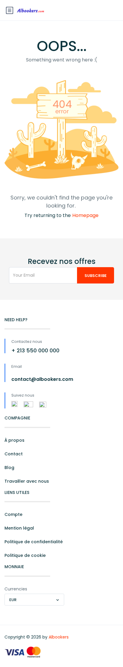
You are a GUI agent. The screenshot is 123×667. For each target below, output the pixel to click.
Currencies (15, 589)
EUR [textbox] (12, 600)
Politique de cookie (25, 555)
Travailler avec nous (26, 481)
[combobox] (34, 600)
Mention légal (19, 528)
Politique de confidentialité (33, 542)
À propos (14, 440)
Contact (13, 454)
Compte (13, 514)
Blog (9, 467)
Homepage (85, 215)
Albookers (59, 637)
